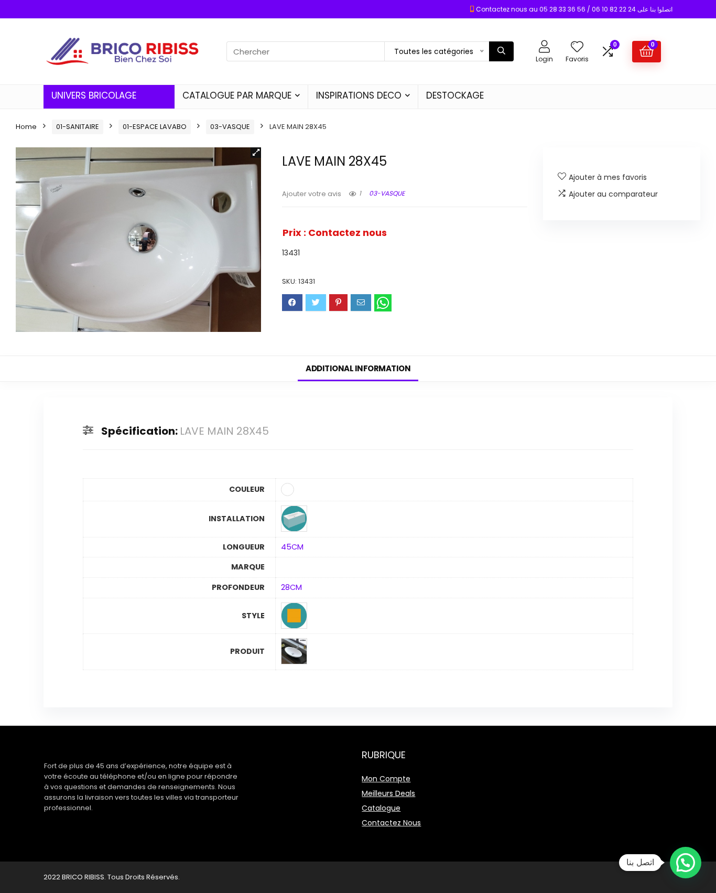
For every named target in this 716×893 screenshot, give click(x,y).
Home (26, 127)
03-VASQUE (230, 127)
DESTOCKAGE (455, 95)
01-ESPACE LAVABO (155, 127)
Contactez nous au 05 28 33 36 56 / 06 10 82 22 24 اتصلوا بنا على (574, 9)
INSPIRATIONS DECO (359, 95)
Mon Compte (386, 778)
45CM (292, 547)
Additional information (358, 368)
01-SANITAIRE (77, 127)
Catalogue (381, 808)
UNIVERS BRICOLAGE (93, 95)
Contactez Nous (391, 822)
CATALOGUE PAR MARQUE (236, 95)
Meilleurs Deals (388, 793)
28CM (291, 587)
